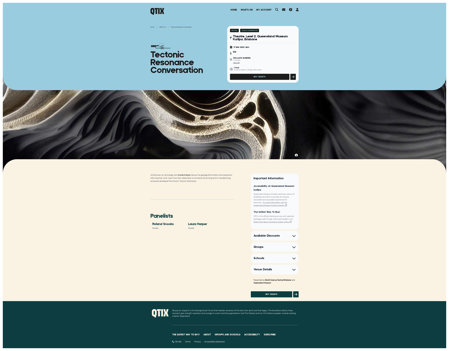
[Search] (276, 9)
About (207, 334)
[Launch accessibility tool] (290, 10)
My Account (264, 9)
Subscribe (270, 334)
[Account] (297, 10)
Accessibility (252, 334)
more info (236, 63)
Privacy (197, 341)
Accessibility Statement (214, 341)
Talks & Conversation (250, 30)
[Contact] (283, 10)
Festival (234, 30)
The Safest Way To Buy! (186, 334)
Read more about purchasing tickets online (271, 222)
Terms (188, 341)
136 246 (178, 341)
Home (234, 9)
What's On (247, 9)
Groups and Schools (227, 334)
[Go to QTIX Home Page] (157, 11)
